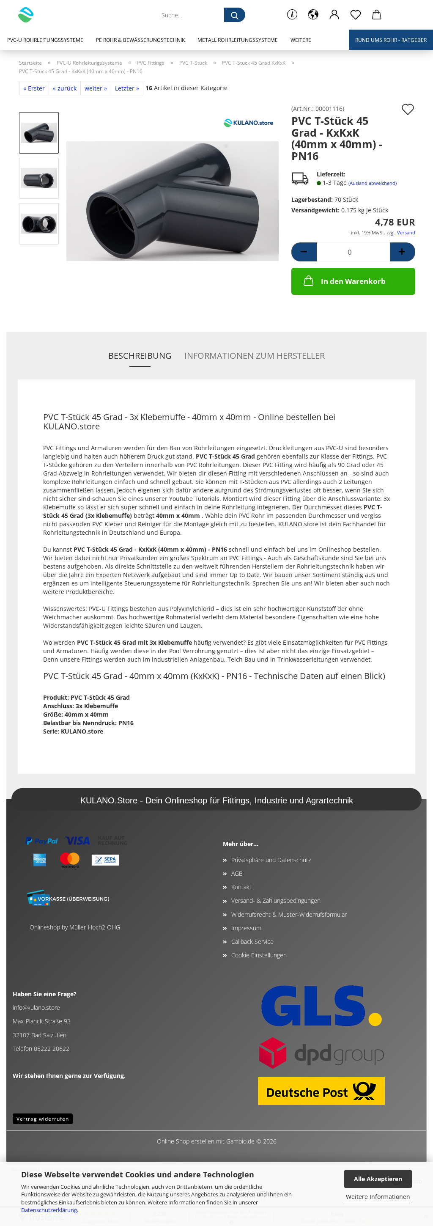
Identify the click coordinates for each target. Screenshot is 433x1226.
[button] (313, 15)
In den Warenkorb (353, 281)
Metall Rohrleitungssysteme (237, 40)
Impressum (246, 928)
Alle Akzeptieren (378, 1179)
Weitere (300, 40)
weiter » (96, 88)
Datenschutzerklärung (49, 1210)
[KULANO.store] (29, 15)
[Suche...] (234, 15)
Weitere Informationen (378, 1197)
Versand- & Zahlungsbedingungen (276, 900)
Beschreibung (140, 355)
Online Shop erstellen (185, 1141)
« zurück (65, 88)
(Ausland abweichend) (372, 183)
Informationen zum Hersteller (254, 355)
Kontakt (241, 887)
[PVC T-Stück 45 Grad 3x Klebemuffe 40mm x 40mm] (172, 200)
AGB (237, 873)
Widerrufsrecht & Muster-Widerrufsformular (289, 914)
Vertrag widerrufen (42, 1118)
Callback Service (252, 941)
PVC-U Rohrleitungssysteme (45, 40)
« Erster (34, 88)
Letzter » (127, 88)
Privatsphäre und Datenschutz (271, 860)
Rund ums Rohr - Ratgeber (391, 40)
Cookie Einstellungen (259, 955)
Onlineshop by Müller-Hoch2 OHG (75, 927)
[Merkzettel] (355, 15)
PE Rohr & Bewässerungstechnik (140, 40)
